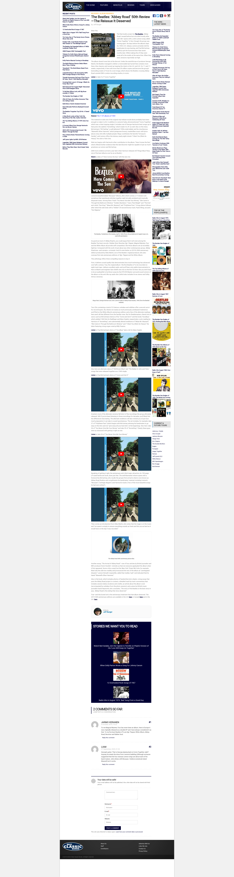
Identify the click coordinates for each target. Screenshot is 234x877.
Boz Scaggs (156, 464)
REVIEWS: (95, 13)
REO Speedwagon (157, 461)
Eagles (154, 446)
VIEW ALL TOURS (157, 431)
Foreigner (155, 449)
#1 (150, 722)
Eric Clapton (156, 441)
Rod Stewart (156, 466)
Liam (103, 747)
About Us (103, 843)
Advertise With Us (144, 843)
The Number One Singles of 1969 (73, 96)
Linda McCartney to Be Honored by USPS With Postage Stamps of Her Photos (75, 73)
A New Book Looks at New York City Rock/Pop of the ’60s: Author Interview (74, 117)
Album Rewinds (107, 13)
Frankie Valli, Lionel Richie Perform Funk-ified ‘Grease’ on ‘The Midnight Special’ (75, 42)
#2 (150, 747)
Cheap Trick (156, 439)
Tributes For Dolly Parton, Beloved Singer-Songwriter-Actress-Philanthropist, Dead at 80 (75, 55)
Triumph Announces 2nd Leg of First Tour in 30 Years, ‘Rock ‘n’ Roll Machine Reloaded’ (76, 78)
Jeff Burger (97, 24)
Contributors (104, 848)
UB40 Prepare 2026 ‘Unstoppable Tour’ (74, 51)
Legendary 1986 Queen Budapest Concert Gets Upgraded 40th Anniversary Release (75, 143)
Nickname (108, 804)
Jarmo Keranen (110, 722)
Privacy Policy (143, 851)
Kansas (154, 454)
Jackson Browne (157, 436)
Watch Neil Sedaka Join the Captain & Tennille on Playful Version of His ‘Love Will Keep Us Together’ (76, 20)
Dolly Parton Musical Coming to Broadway (75, 60)
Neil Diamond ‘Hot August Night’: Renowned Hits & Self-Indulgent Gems (76, 87)
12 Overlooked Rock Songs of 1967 (73, 29)
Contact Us (142, 848)
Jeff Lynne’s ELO (157, 456)
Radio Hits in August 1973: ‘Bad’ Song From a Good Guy (121, 700)
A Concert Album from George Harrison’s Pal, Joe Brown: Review (75, 126)
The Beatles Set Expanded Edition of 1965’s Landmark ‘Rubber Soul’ (76, 47)
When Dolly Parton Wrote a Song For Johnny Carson (121, 665)
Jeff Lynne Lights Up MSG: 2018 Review (75, 139)
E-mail (107, 811)
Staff (102, 846)
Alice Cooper (156, 434)
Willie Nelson (156, 459)
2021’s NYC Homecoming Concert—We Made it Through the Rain (74, 131)
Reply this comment (108, 737)
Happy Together (157, 451)
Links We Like (143, 846)
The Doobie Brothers (158, 444)
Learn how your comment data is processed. (129, 832)
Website (107, 819)
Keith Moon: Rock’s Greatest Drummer (74, 104)
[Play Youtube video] (121, 96)
